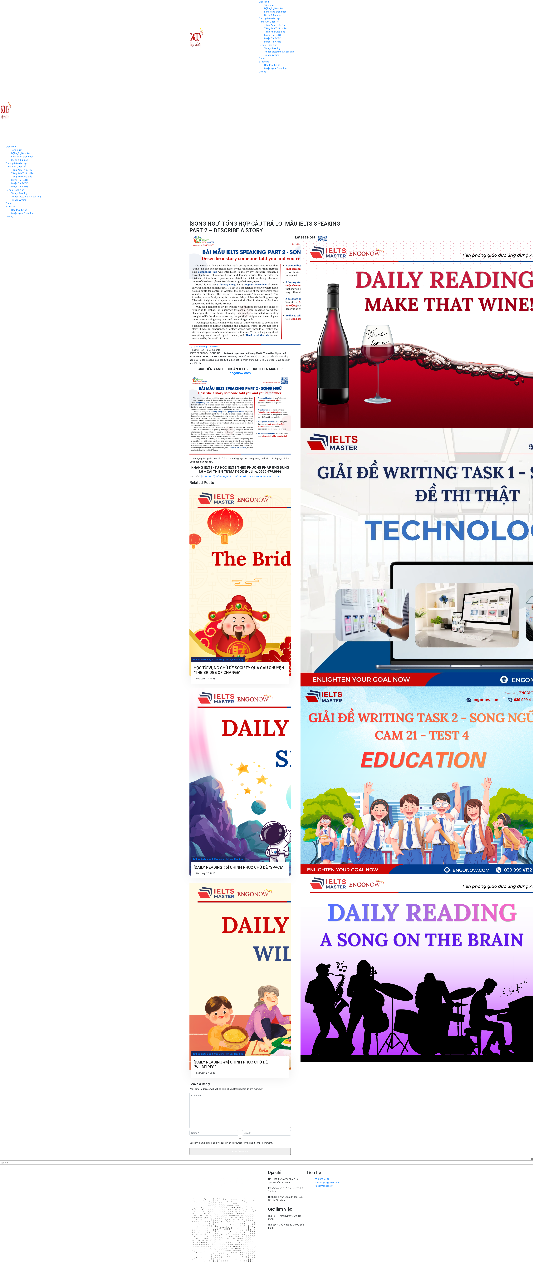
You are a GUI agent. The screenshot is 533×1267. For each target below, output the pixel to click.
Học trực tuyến (272, 65)
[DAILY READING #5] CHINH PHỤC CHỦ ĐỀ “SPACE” (239, 867)
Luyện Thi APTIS (272, 41)
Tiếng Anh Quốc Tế (269, 21)
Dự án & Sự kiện (272, 15)
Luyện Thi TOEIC (273, 38)
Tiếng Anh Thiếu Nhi (274, 25)
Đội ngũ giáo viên (273, 8)
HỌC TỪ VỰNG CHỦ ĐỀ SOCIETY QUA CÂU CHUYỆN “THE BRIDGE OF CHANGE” (239, 670)
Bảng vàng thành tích (275, 11)
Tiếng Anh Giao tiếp (274, 31)
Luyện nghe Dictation (275, 68)
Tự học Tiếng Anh (268, 45)
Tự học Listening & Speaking (279, 51)
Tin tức (262, 58)
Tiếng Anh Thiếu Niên (275, 28)
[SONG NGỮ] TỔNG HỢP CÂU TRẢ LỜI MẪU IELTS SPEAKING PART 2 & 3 (240, 476)
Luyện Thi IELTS (272, 35)
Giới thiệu (264, 1)
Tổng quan (269, 5)
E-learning (264, 61)
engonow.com (240, 373)
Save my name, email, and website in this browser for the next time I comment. (231, 1142)
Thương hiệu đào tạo (270, 18)
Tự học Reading (272, 48)
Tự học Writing (271, 55)
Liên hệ (262, 71)
